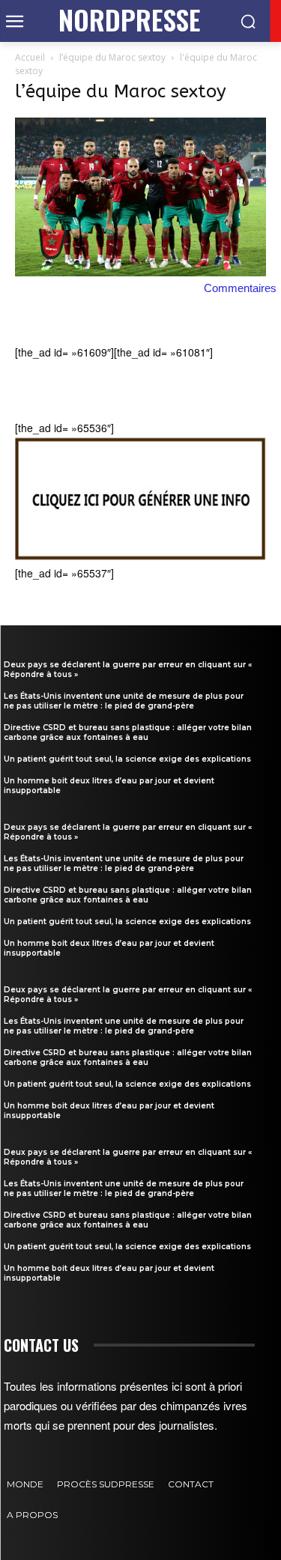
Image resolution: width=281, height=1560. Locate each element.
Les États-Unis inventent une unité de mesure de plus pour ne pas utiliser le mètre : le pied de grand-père (124, 701)
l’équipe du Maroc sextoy (112, 57)
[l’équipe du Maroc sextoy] (140, 271)
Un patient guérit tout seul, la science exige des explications (127, 759)
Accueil (30, 57)
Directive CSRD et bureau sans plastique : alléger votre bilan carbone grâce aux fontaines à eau (128, 732)
